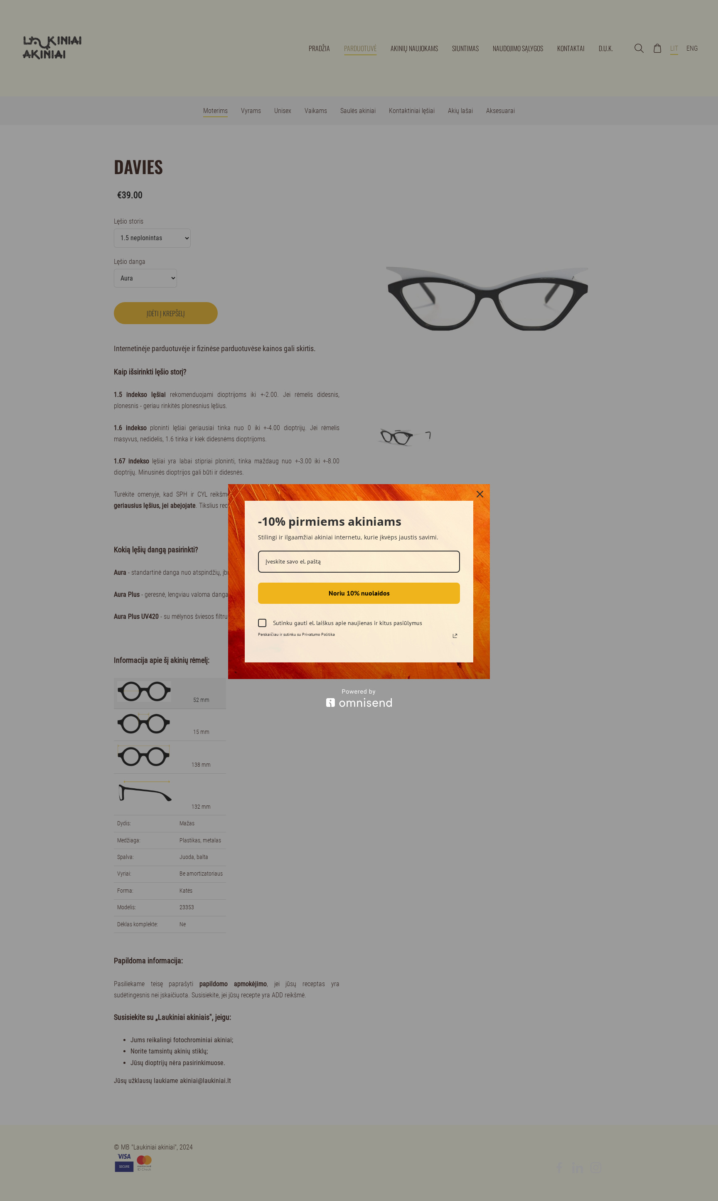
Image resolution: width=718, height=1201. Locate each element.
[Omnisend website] (359, 698)
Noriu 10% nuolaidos (359, 593)
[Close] (480, 494)
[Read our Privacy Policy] (455, 636)
